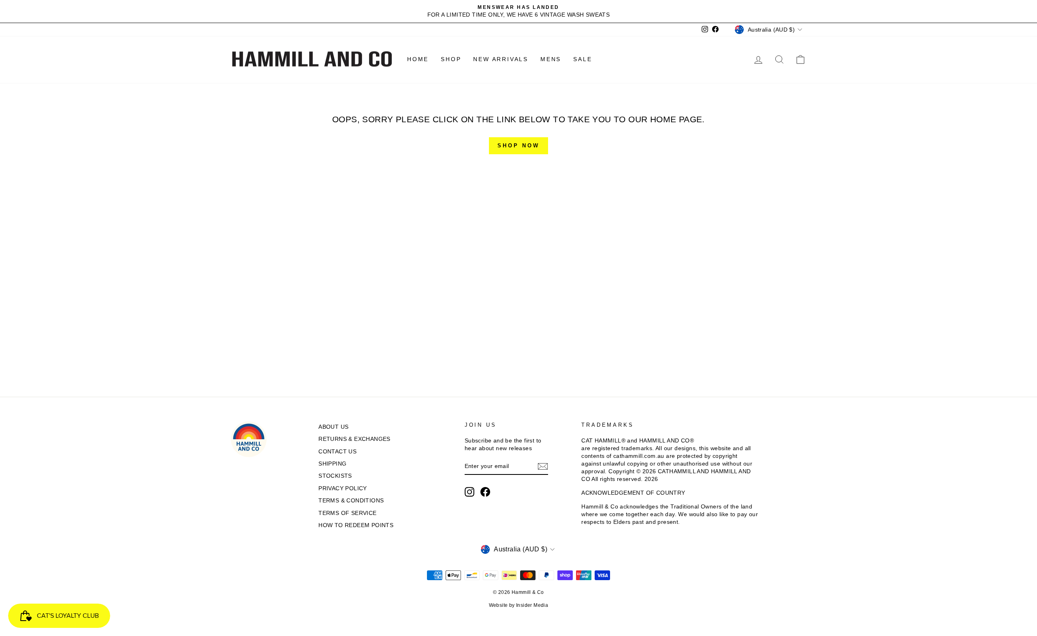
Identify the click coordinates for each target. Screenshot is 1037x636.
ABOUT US (333, 427)
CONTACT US (337, 452)
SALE (582, 59)
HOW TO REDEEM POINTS (355, 525)
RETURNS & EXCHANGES (354, 439)
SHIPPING (332, 464)
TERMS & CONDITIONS (351, 501)
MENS (550, 59)
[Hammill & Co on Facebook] (485, 492)
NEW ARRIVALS (500, 59)
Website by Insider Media (518, 605)
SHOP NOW (518, 146)
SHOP (451, 59)
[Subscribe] (543, 466)
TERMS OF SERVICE (347, 513)
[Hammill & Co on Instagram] (469, 492)
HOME (418, 59)
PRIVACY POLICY (342, 488)
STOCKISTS (335, 476)
